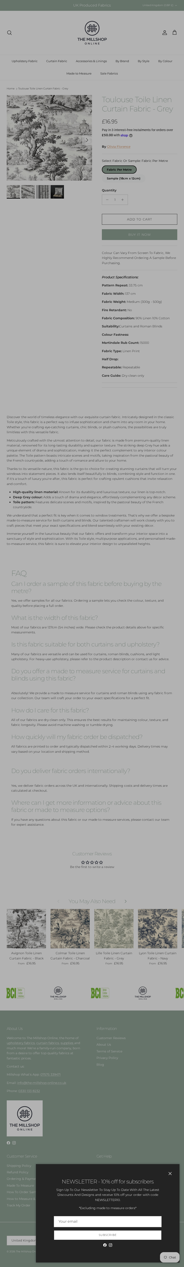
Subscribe (108, 1235)
